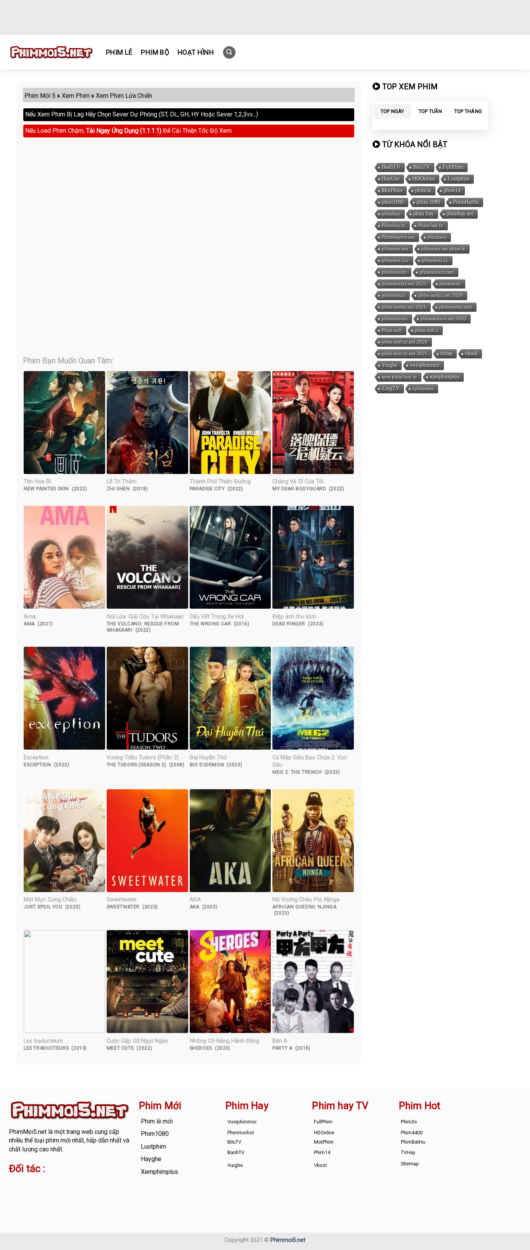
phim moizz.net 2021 (404, 307)
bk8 (100, 1193)
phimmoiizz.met (437, 272)
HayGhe (391, 179)
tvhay (446, 353)
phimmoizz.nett (455, 307)
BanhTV (391, 167)
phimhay (391, 214)
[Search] (229, 52)
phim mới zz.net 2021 (405, 353)
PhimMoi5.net (28, 1131)
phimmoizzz (395, 318)
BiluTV (421, 167)
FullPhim (453, 167)
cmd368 (71, 1184)
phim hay (423, 214)
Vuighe (389, 365)
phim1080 (393, 202)
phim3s (423, 190)
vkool (471, 353)
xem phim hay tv (399, 377)
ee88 (40, 1193)
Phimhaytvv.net (398, 237)
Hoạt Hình (196, 52)
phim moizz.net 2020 (440, 295)
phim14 (452, 190)
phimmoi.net (395, 249)
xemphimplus (444, 377)
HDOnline (423, 179)
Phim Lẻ (119, 52)
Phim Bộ (155, 52)
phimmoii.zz (435, 260)
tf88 (14, 1184)
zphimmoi (423, 388)
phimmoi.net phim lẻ (443, 249)
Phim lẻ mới (157, 1121)
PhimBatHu (466, 202)
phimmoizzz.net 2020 (443, 318)
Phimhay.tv (393, 225)
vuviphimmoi (425, 365)
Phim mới (392, 330)
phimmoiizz (394, 272)
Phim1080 (155, 1133)
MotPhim (392, 190)
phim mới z (426, 330)
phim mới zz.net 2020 (405, 342)
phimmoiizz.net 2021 (404, 283)
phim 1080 (428, 202)
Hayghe (151, 1159)
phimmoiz (450, 283)
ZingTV (391, 388)
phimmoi (437, 237)
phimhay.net (460, 214)
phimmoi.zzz (395, 260)
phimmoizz (393, 295)
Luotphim (458, 179)
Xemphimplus (159, 1171)
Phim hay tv (430, 225)
